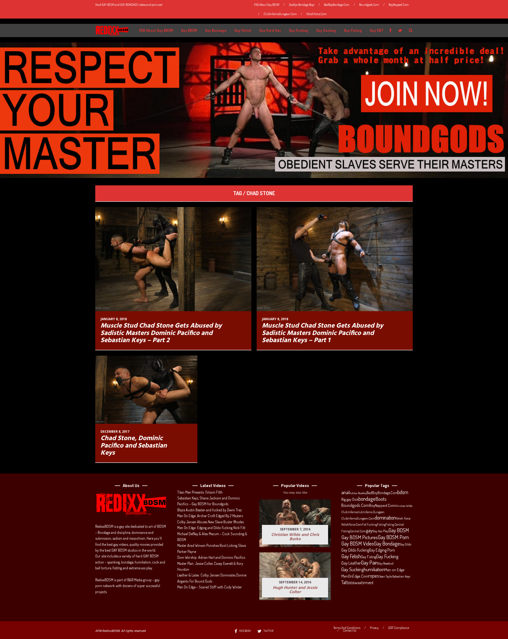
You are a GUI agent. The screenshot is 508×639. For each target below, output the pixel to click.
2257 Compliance (398, 628)
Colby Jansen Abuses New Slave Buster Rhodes (210, 522)
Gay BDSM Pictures (359, 537)
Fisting (381, 524)
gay (369, 530)
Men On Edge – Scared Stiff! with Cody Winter (209, 587)
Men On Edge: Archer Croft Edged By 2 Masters (210, 515)
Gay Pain (369, 563)
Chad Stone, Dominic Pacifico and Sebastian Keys (134, 445)
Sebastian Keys (401, 576)
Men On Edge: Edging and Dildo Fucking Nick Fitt (211, 527)
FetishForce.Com (316, 14)
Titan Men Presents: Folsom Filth (200, 492)
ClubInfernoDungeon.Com (280, 14)
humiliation (374, 569)
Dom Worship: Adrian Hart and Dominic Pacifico (211, 557)
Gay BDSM (189, 30)
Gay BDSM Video (357, 544)
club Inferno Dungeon (370, 512)
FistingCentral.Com (353, 531)
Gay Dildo (405, 544)
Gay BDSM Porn (393, 537)
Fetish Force (403, 518)
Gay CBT (376, 30)
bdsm (402, 492)
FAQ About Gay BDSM (266, 5)
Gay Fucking (298, 30)
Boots (381, 499)
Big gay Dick (350, 499)
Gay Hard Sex (270, 30)
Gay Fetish (242, 30)
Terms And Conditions (346, 628)
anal (345, 492)
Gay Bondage (215, 30)
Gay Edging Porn (382, 550)
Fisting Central (394, 524)
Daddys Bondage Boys (301, 5)
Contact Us (349, 630)
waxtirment (364, 582)
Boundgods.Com (369, 5)
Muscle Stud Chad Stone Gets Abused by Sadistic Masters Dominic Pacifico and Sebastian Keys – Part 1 (322, 333)
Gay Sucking (326, 30)
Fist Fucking (369, 524)
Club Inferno (349, 512)
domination (385, 518)
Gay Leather (351, 563)
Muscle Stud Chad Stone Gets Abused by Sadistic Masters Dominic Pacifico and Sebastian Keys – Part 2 (161, 333)
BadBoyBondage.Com (337, 5)
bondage (367, 499)
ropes (373, 576)
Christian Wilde (403, 506)
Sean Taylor (386, 576)
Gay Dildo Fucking (355, 550)
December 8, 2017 (115, 431)
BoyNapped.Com (399, 5)
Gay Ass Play (380, 531)
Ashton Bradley (358, 493)
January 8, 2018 (114, 319)
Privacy (374, 628)
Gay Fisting (353, 30)
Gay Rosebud (385, 563)
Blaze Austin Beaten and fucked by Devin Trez (209, 510)
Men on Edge (394, 569)
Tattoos (348, 582)
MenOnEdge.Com (354, 576)
